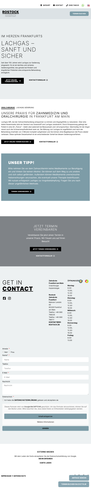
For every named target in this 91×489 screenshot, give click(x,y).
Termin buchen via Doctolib (73, 484)
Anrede (5, 349)
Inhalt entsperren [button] (45, 416)
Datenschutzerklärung (25, 400)
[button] (44, 14)
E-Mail (5, 373)
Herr (6, 352)
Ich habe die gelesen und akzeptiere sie (31, 400)
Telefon (5, 364)
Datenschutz (7, 397)
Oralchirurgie (8, 108)
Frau (12, 352)
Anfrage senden (79, 478)
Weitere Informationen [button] (45, 422)
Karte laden (45, 463)
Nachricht (6, 381)
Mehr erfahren (45, 459)
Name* (5, 355)
